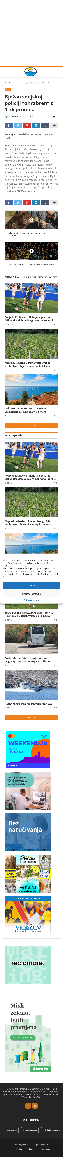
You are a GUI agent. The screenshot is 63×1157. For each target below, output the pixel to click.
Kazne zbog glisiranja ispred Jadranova (28, 703)
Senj (10, 83)
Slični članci (30, 277)
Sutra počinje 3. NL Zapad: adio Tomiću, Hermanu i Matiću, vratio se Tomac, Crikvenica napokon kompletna (29, 614)
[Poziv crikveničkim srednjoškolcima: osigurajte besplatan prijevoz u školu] (31, 639)
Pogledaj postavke (31, 593)
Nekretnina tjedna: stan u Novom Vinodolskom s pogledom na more (25, 410)
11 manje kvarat (25, 1130)
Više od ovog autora (47, 277)
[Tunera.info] (30, 71)
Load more (31, 425)
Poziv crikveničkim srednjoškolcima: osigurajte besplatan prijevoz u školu (27, 659)
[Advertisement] (31, 33)
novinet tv (7, 1130)
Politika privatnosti (31, 600)
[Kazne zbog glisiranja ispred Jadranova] (31, 685)
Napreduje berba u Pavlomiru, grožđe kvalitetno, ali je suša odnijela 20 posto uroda (28, 364)
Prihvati (31, 585)
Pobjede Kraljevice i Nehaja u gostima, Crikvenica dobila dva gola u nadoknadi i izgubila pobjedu (29, 318)
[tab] (30, 277)
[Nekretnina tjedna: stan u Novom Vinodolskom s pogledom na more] (31, 389)
